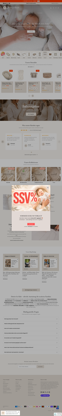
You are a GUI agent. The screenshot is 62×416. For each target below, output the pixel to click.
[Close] (19, 412)
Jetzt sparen (31, 224)
